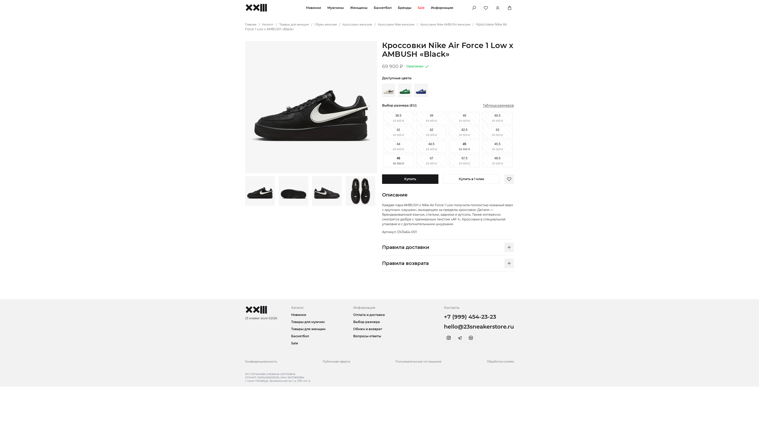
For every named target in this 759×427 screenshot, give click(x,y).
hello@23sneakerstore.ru (479, 326)
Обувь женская (326, 24)
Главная (250, 24)
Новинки (313, 8)
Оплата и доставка (369, 315)
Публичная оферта (336, 361)
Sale (421, 8)
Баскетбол (383, 8)
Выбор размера (366, 322)
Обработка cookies (500, 361)
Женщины (358, 8)
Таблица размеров (498, 105)
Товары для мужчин (308, 322)
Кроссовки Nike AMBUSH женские (445, 24)
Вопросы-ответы (367, 336)
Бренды (404, 8)
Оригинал (414, 66)
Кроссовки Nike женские (396, 24)
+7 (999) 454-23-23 (470, 316)
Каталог (268, 24)
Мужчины (335, 8)
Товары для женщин (294, 24)
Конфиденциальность (261, 361)
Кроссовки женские (357, 24)
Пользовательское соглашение (418, 361)
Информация (442, 8)
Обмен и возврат (367, 329)
